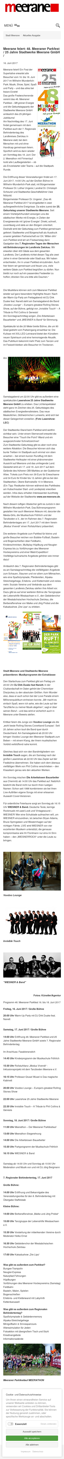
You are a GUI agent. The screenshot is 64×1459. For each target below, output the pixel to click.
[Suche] (58, 25)
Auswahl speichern (32, 1431)
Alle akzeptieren (32, 1438)
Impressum (26, 1451)
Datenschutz (37, 1451)
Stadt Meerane (13, 35)
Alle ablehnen (32, 1444)
